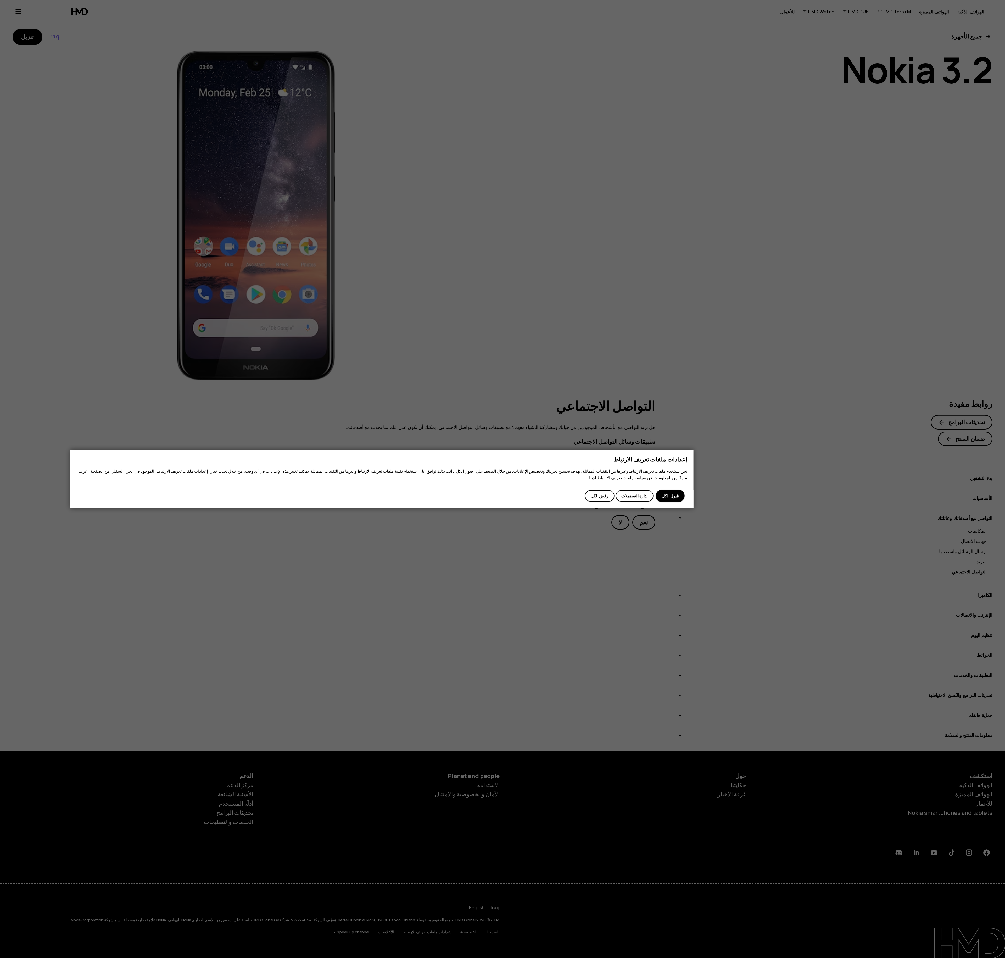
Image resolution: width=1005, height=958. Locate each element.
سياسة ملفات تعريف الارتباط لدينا (617, 478)
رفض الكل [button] (599, 496)
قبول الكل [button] (670, 496)
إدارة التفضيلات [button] (634, 496)
